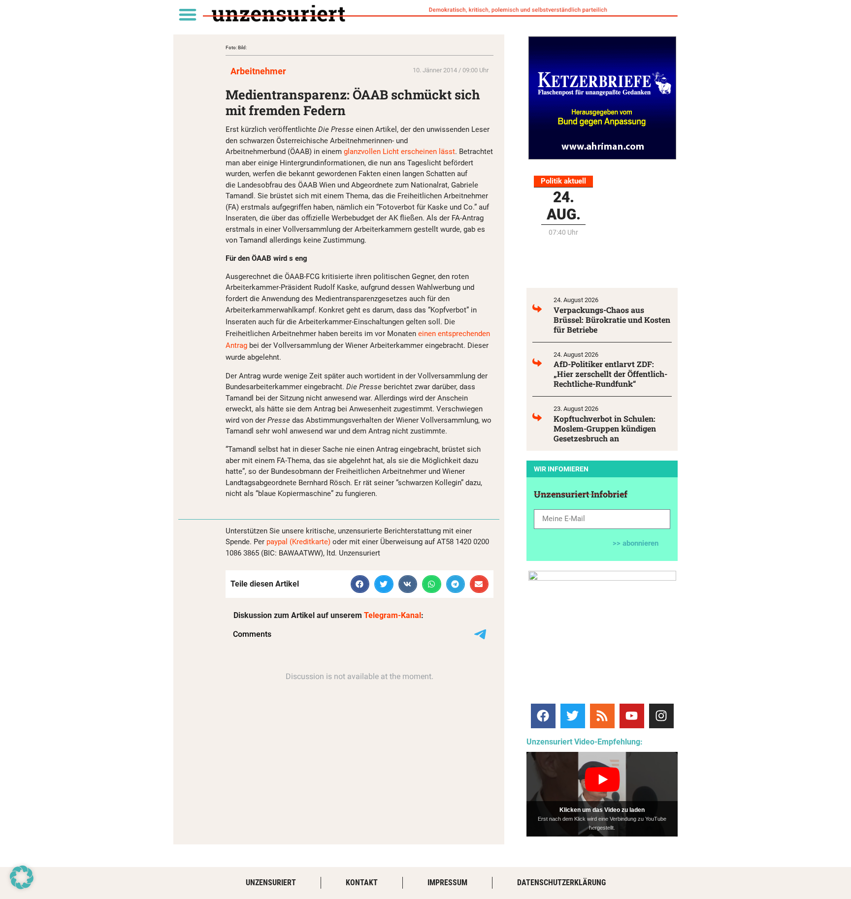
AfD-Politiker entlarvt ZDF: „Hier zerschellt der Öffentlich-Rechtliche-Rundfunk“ (610, 374)
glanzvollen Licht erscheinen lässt (399, 151)
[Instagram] (661, 716)
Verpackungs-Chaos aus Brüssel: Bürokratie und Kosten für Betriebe (612, 320)
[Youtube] (632, 716)
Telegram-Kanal (392, 615)
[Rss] (602, 716)
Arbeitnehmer (258, 71)
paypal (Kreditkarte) (298, 541)
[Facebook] (543, 716)
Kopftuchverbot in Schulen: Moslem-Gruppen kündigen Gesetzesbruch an (605, 428)
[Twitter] (572, 716)
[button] (187, 14)
